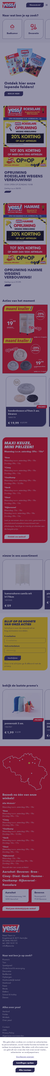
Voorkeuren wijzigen (25, 1057)
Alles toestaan (25, 1070)
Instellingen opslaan (25, 1063)
